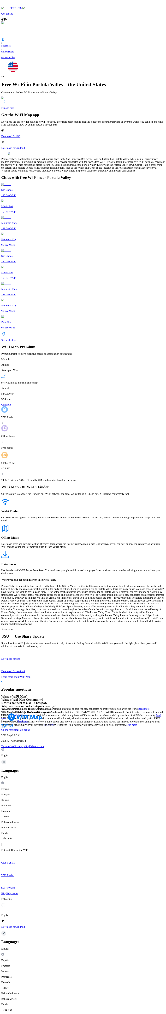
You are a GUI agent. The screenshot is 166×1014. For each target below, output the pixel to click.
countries (6, 45)
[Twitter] (3, 727)
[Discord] (7, 727)
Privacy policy (21, 746)
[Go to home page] (12, 5)
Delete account (36, 746)
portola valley (8, 57)
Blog (15, 729)
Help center (24, 729)
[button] (83, 752)
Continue (6, 404)
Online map (7, 729)
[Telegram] (11, 727)
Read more (143, 708)
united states (7, 51)
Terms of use (7, 746)
